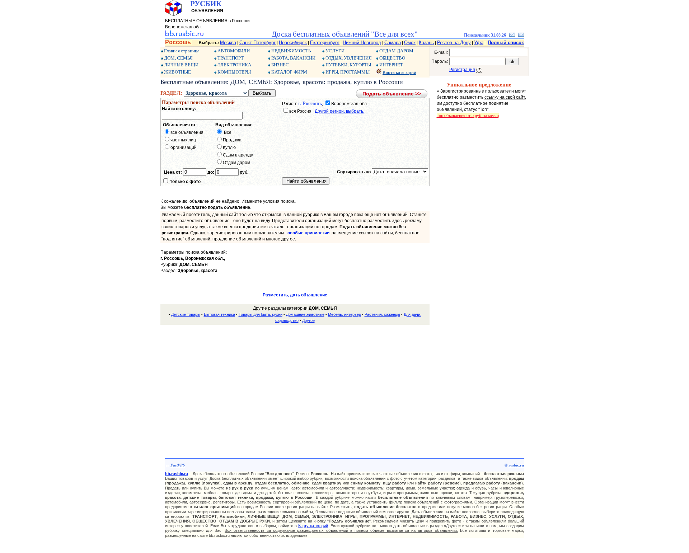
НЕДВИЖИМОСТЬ (291, 50)
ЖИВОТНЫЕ (177, 72)
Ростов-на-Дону (454, 42)
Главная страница (182, 50)
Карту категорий (313, 526)
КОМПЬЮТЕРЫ (234, 72)
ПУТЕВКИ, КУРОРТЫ (348, 64)
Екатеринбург (324, 42)
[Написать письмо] (521, 35)
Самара (392, 42)
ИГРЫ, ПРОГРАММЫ (347, 72)
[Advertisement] (295, 381)
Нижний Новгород (362, 42)
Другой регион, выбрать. (339, 111)
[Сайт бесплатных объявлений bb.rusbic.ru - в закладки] (512, 35)
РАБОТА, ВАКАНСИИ (293, 58)
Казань (426, 42)
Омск (410, 42)
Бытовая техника (219, 314)
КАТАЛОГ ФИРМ (289, 72)
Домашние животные (305, 314)
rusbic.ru (516, 465)
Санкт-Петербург (257, 42)
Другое (308, 320)
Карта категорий (399, 72)
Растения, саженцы (382, 314)
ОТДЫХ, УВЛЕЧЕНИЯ (348, 58)
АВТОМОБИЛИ (233, 50)
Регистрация (462, 69)
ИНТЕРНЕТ (391, 64)
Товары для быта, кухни (260, 314)
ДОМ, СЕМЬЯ (178, 58)
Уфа (478, 42)
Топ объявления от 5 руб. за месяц (468, 115)
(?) (479, 69)
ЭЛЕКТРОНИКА (234, 64)
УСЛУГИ (334, 50)
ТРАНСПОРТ (230, 58)
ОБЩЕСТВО (392, 58)
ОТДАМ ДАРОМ (396, 50)
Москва (228, 42)
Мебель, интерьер (344, 314)
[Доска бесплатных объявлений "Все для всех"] (184, 35)
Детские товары (185, 314)
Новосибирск (293, 42)
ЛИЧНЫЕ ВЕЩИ (181, 64)
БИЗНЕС (280, 64)
